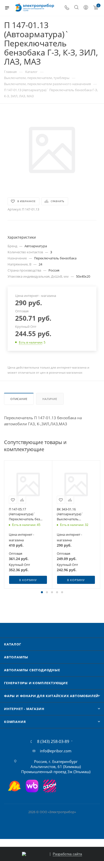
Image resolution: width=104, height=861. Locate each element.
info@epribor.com (55, 750)
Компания (15, 721)
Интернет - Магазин (24, 708)
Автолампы (16, 657)
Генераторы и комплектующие (36, 683)
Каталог (12, 644)
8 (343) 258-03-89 (53, 741)
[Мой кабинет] (86, 7)
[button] (41, 592)
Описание (18, 399)
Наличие (49, 399)
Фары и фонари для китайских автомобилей (51, 696)
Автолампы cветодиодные (32, 670)
